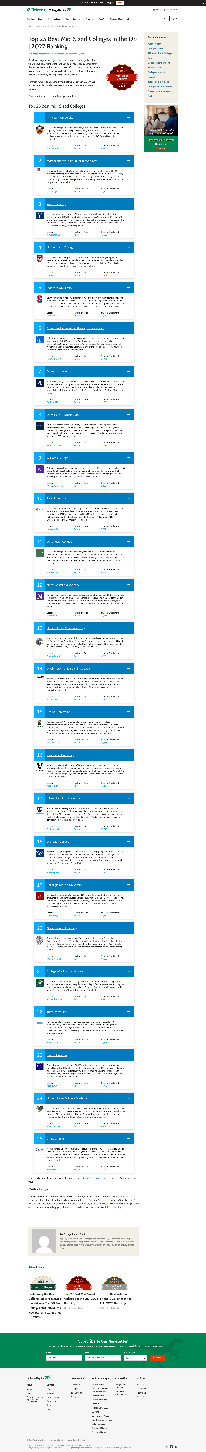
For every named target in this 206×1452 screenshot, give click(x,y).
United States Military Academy (67, 1098)
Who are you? (130, 1352)
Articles (89, 19)
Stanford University (59, 287)
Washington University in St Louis (69, 668)
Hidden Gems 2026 (100, 1408)
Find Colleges (31, 26)
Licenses (50, 1409)
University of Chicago (61, 247)
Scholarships (54, 19)
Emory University (58, 1055)
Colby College (56, 1138)
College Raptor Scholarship (121, 1386)
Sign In (174, 18)
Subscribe (157, 1358)
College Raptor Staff (74, 1234)
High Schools (76, 1393)
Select (128, 1358)
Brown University (58, 711)
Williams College (57, 458)
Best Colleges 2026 (100, 1404)
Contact (50, 1385)
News (29, 1393)
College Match (98, 1385)
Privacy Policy (53, 1397)
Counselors (75, 1385)
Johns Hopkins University (63, 798)
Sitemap (50, 1393)
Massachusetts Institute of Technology (72, 160)
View (120, 3)
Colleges (74, 1389)
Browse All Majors (99, 1428)
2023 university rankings (74, 1308)
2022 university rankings (110, 1308)
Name (49, 1352)
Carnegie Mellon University (64, 885)
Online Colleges (98, 1424)
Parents (73, 1397)
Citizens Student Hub (119, 19)
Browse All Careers (100, 1432)
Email (87, 1352)
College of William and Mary (65, 971)
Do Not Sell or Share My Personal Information (36, 1399)
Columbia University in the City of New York (75, 328)
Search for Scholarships (120, 1393)
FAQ (48, 1389)
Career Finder (98, 1396)
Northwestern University (63, 585)
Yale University (56, 204)
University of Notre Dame (63, 414)
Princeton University (60, 117)
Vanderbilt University (60, 755)
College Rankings (99, 1400)
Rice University (56, 498)
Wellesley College (58, 841)
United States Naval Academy (66, 628)
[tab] (84, 117)
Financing (141, 1393)
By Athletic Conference (102, 1420)
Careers (30, 1389)
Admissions (142, 1389)
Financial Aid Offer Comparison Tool (100, 1390)
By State (95, 1412)
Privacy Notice (53, 1401)
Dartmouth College (59, 541)
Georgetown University (62, 928)
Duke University (57, 371)
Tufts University (57, 1011)
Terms (49, 1405)
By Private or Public (100, 1416)
